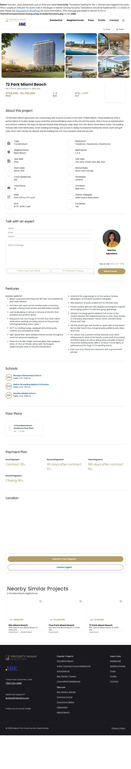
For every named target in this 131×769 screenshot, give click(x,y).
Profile (101, 20)
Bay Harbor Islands (66, 692)
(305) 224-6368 (117, 264)
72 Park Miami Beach (100, 625)
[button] (123, 20)
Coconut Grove (64, 697)
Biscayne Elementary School (27, 375)
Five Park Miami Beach (61, 625)
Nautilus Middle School (24, 393)
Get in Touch (110, 271)
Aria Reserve (63, 671)
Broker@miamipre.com (17, 698)
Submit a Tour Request (64, 559)
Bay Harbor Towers (66, 676)
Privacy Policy (118, 728)
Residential (56, 20)
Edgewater (62, 707)
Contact (114, 20)
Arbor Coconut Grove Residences (74, 666)
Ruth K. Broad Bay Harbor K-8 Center (31, 384)
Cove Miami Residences (68, 681)
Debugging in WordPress (28, 10)
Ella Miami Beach (18, 625)
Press (91, 20)
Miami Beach (63, 712)
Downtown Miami (65, 702)
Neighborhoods (75, 20)
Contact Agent (64, 567)
